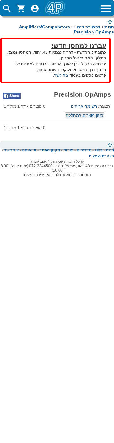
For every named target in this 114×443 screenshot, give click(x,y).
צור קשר (61, 75)
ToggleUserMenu (35, 8)
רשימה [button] (91, 106)
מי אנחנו (29, 150)
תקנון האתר (50, 150)
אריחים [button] (77, 106)
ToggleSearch (7, 8)
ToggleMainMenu (106, 8)
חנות (109, 26)
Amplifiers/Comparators (44, 26)
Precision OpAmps (94, 31)
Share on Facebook (12, 96)
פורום (68, 150)
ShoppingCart (21, 8)
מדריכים (84, 150)
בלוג (99, 150)
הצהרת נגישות (101, 156)
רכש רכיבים (88, 26)
